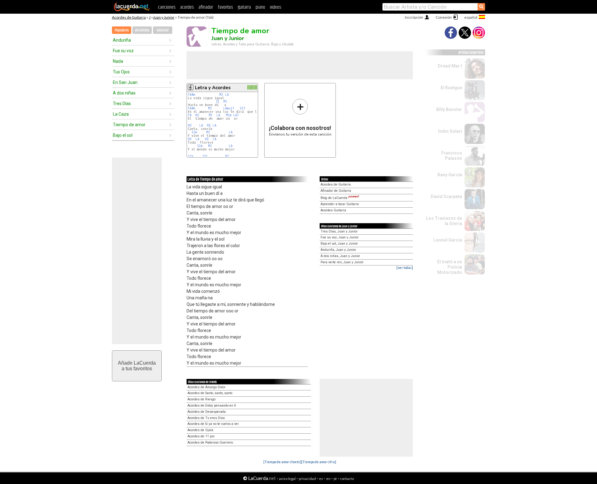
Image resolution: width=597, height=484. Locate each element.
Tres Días (122, 103)
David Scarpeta (446, 196)
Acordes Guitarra (333, 210)
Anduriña (122, 40)
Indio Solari (450, 131)
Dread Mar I (450, 65)
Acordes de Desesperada (206, 412)
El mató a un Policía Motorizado (449, 267)
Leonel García (447, 239)
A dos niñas (124, 92)
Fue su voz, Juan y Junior (340, 237)
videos (275, 7)
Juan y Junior (163, 17)
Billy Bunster (449, 109)
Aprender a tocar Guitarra (340, 204)
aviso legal (287, 479)
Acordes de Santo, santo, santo (209, 393)
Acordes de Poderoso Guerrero (210, 442)
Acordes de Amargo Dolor (206, 387)
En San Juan (125, 82)
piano (260, 7)
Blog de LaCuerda (340, 198)
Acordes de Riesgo (201, 399)
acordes (187, 7)
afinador (205, 7)
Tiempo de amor (129, 124)
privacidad (307, 479)
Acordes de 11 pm (201, 436)
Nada (118, 61)
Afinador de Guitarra (336, 191)
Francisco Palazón (451, 155)
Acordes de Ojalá (200, 430)
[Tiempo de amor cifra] (318, 462)
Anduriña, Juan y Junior (338, 250)
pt (335, 479)
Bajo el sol (122, 135)
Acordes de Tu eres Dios (206, 418)
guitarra (244, 7)
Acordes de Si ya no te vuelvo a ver (213, 424)
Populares (122, 30)
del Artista (142, 30)
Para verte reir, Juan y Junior (342, 262)
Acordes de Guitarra (129, 17)
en (328, 479)
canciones (166, 7)
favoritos (225, 7)
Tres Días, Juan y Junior (339, 231)
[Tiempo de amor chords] (282, 462)
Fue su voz (123, 50)
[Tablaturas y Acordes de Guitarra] (132, 9)
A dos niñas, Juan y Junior (340, 256)
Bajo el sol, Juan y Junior (339, 244)
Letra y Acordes (213, 88)
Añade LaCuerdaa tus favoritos (137, 365)
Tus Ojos (121, 71)
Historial (163, 30)
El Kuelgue (451, 87)
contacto (347, 479)
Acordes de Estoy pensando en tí (211, 405)
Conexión (444, 17)
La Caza (121, 114)
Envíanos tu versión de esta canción (300, 117)
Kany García (449, 174)
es (321, 479)
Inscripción (414, 17)
